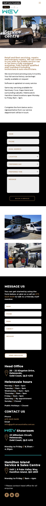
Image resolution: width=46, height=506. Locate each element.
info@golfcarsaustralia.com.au (19, 424)
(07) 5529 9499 (12, 419)
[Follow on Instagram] (17, 495)
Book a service (22, 198)
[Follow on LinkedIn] (12, 495)
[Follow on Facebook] (7, 495)
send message (16, 355)
